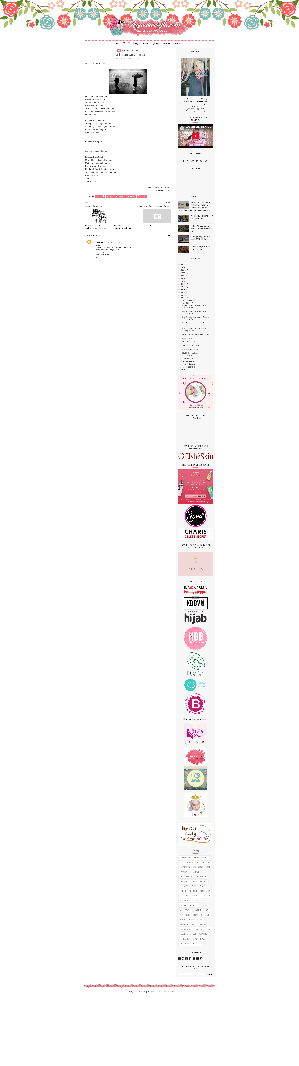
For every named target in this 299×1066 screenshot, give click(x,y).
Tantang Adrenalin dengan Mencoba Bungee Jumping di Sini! (201, 228)
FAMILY (202, 886)
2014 (183, 295)
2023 (183, 270)
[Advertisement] (70, 1030)
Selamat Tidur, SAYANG (190, 349)
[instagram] (201, 160)
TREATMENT (184, 944)
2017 (183, 286)
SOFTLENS (203, 934)
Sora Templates (139, 991)
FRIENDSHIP (184, 896)
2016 (183, 289)
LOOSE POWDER (186, 910)
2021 (183, 275)
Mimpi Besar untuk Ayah (190, 342)
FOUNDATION (205, 891)
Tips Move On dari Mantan (191, 345)
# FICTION (126, 50)
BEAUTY (205, 857)
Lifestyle (156, 43)
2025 (183, 264)
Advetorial (166, 43)
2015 (183, 292)
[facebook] (183, 160)
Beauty (135, 43)
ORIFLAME (205, 915)
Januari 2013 (188, 367)
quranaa (99, 242)
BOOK (208, 867)
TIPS (195, 939)
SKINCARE (199, 929)
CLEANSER (194, 872)
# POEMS (135, 50)
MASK (207, 910)
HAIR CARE (196, 896)
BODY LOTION (185, 867)
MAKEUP (198, 910)
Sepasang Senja (187, 338)
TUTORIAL (196, 944)
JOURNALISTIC (185, 901)
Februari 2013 (188, 364)
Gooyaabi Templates (167, 991)
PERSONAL (192, 920)
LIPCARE (183, 905)
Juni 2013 (187, 356)
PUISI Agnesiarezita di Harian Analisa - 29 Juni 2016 (125, 227)
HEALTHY (207, 896)
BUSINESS (183, 872)
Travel (145, 43)
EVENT (194, 886)
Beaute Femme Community (189, 857)
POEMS (202, 920)
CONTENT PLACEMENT (188, 881)
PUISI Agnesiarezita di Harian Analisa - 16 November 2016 (96, 227)
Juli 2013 (186, 303)
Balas (98, 258)
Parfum (182, 920)
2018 (183, 284)
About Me (126, 43)
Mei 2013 (186, 359)
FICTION (183, 891)
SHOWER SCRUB (186, 929)
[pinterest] (206, 160)
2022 (183, 273)
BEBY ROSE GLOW (186, 862)
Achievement (177, 43)
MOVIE (195, 915)
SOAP (208, 929)
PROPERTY (184, 924)
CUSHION (203, 881)
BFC (197, 862)
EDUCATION (184, 886)
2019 (183, 281)
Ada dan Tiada (148, 226)
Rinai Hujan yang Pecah (190, 353)
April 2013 (187, 361)
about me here (202, 101)
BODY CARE (206, 862)
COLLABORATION (186, 877)
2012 (183, 370)
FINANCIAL (193, 891)
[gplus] (192, 160)
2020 (183, 278)
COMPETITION (201, 877)
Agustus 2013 (188, 300)
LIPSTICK (193, 905)
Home (117, 43)
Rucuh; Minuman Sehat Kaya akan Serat (195, 334)
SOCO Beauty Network (188, 934)
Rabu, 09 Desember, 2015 (112, 242)
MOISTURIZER (185, 915)
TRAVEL (203, 939)
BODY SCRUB (198, 867)
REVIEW (194, 924)
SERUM (203, 924)
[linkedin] (197, 160)
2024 (183, 267)
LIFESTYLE (198, 901)
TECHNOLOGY (185, 939)
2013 (183, 298)
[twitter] (188, 160)
